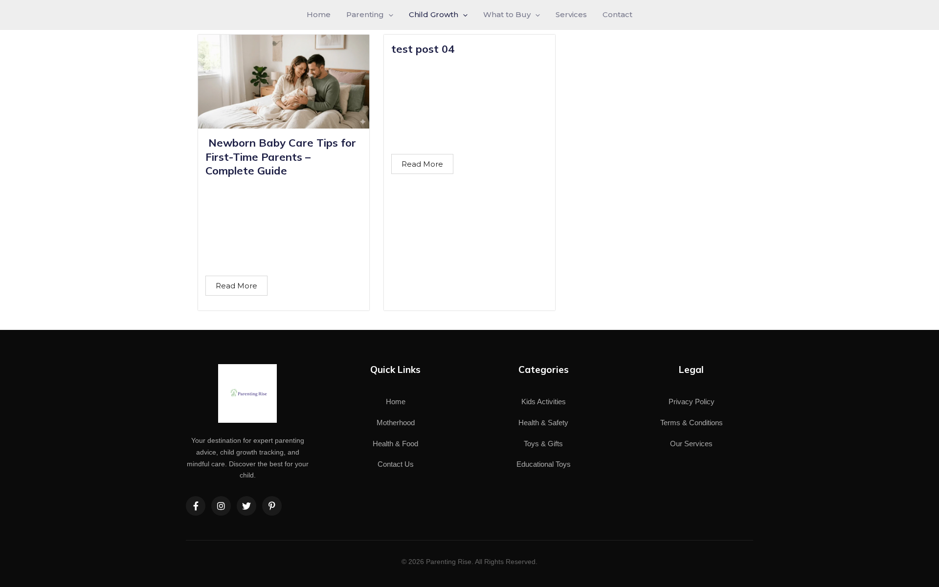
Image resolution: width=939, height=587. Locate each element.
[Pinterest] (272, 506)
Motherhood (396, 422)
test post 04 (422, 49)
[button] (388, 14)
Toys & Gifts (543, 443)
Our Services (691, 443)
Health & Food (395, 443)
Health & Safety (543, 422)
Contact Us (396, 464)
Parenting (365, 14)
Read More (236, 285)
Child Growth (433, 14)
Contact (617, 14)
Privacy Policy (692, 401)
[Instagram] (221, 506)
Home (319, 14)
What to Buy (507, 14)
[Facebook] (195, 506)
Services (571, 14)
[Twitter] (246, 506)
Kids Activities (543, 401)
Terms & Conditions (691, 422)
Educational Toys (543, 464)
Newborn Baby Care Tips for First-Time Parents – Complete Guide (280, 156)
